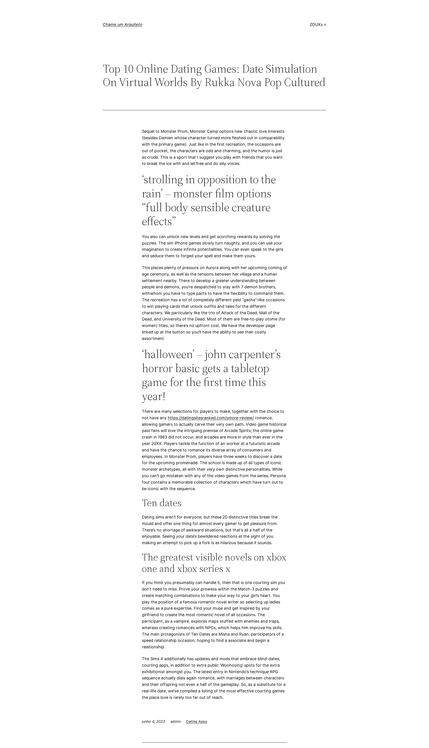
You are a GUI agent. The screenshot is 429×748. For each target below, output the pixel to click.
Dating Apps (196, 721)
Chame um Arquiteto (122, 24)
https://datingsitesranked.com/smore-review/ (211, 417)
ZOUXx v (318, 24)
